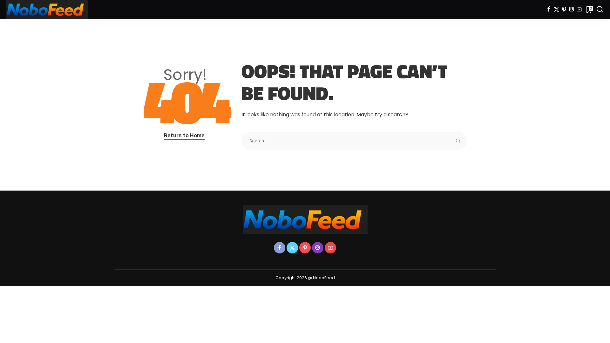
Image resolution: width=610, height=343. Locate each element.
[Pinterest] (564, 9)
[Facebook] (549, 9)
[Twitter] (556, 9)
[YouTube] (579, 9)
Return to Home (184, 135)
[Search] (600, 9)
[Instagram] (571, 9)
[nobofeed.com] (47, 9)
